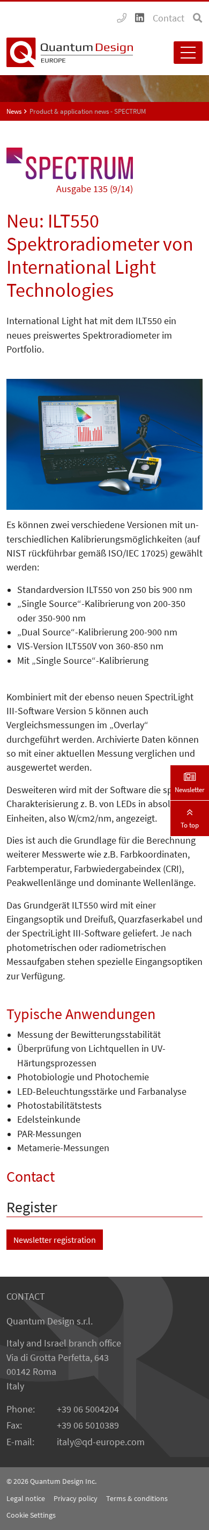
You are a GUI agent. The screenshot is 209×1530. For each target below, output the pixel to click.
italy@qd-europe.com (101, 1442)
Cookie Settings (31, 1515)
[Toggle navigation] (188, 52)
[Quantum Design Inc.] (121, 18)
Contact (168, 18)
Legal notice (25, 1498)
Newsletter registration (54, 1239)
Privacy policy (76, 1498)
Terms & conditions (137, 1498)
